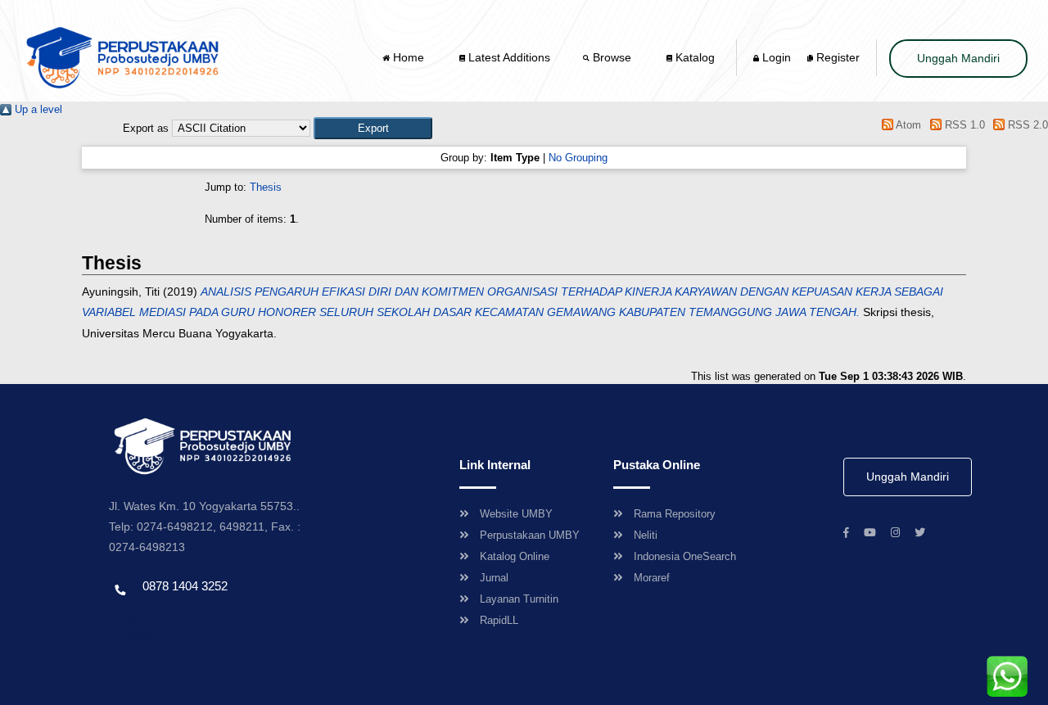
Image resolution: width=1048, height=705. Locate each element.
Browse (612, 57)
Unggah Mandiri (958, 58)
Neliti (645, 535)
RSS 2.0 (1026, 125)
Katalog (693, 57)
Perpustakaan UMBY (530, 535)
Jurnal (494, 578)
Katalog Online (514, 556)
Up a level (36, 109)
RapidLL (499, 620)
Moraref (652, 578)
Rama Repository (675, 514)
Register (836, 57)
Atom (907, 125)
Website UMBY (516, 514)
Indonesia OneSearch (685, 556)
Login (775, 57)
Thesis (266, 187)
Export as (146, 128)
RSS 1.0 (963, 125)
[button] (373, 128)
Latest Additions (507, 57)
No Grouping (578, 157)
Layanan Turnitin (519, 599)
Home (408, 57)
